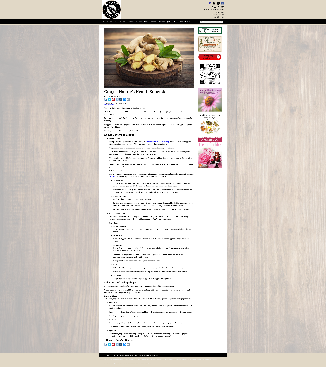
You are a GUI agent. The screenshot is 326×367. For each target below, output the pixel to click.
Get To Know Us (109, 22)
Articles (121, 22)
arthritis (112, 176)
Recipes (130, 22)
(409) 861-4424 (219, 17)
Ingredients (185, 22)
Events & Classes (158, 22)
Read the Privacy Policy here (145, 363)
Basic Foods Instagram (214, 3)
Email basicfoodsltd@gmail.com (218, 3)
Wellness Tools (142, 22)
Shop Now (173, 22)
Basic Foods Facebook (222, 3)
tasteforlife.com (109, 105)
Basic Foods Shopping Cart (209, 3)
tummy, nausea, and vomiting (157, 141)
